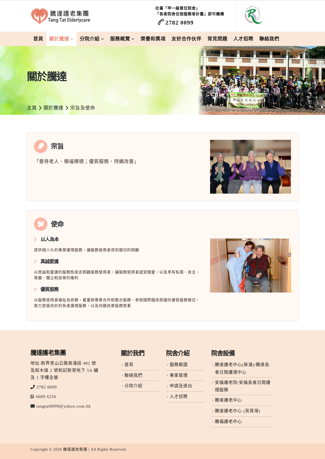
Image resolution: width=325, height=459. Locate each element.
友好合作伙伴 (187, 38)
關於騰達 (59, 38)
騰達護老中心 (228, 400)
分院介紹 (90, 38)
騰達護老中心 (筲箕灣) (237, 411)
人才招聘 (243, 38)
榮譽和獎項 (153, 38)
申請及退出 (181, 385)
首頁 (38, 38)
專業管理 (179, 375)
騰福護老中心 (228, 421)
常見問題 (217, 38)
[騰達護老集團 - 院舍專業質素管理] (61, 16)
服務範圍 (179, 364)
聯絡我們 (269, 38)
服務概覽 (120, 38)
